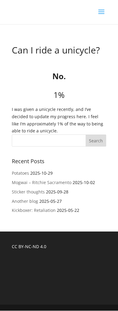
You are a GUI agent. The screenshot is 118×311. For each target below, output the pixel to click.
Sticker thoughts (28, 192)
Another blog (25, 201)
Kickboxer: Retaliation (34, 210)
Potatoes (20, 173)
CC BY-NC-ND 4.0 (29, 246)
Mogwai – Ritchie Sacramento (41, 182)
